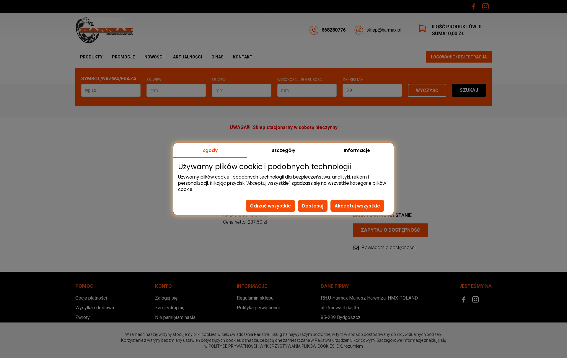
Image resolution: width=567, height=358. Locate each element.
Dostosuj (312, 206)
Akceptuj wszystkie (357, 206)
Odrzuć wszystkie (270, 206)
